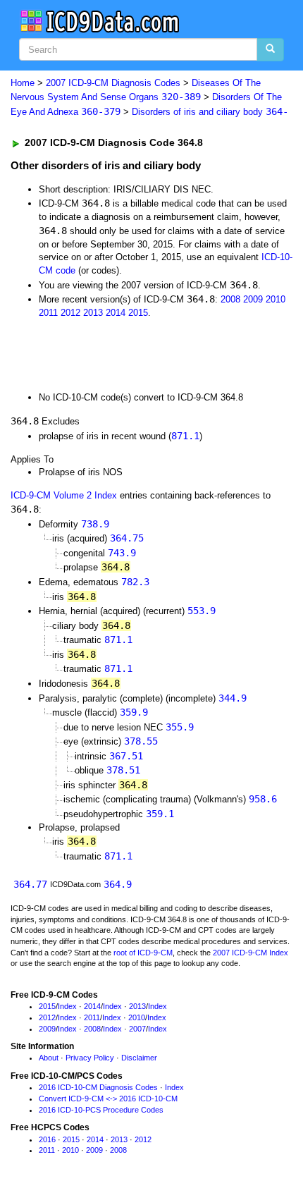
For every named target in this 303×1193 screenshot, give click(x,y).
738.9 (95, 524)
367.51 (126, 755)
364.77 (30, 884)
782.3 (135, 581)
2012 (70, 312)
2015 (138, 312)
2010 (275, 299)
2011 (48, 312)
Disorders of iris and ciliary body (210, 111)
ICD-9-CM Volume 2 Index (64, 495)
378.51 (123, 770)
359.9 (134, 712)
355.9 (180, 727)
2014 (115, 312)
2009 (253, 299)
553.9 (201, 610)
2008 (230, 299)
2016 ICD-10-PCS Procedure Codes (101, 1110)
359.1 (160, 813)
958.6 (263, 798)
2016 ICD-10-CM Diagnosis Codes (98, 1087)
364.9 (118, 884)
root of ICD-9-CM (143, 952)
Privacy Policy (90, 1057)
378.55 (141, 741)
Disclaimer (139, 1057)
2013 (93, 312)
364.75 (127, 538)
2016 (47, 1139)
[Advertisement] (112, 354)
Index (67, 1006)
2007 (137, 1028)
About (48, 1057)
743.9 (122, 552)
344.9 (232, 698)
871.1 (185, 435)
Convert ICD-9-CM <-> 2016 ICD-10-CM (108, 1098)
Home (23, 83)
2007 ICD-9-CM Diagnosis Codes (113, 83)
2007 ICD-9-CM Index (250, 952)
